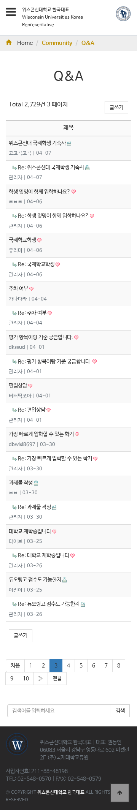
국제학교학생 (23, 240)
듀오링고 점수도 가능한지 (35, 580)
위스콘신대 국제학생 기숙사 (38, 143)
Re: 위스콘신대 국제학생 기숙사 (51, 168)
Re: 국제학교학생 (37, 264)
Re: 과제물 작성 (35, 507)
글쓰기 (116, 107)
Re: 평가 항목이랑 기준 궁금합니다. (55, 362)
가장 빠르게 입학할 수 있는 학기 (42, 434)
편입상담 (18, 386)
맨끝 (57, 679)
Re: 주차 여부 (33, 313)
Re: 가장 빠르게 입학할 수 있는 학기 (55, 459)
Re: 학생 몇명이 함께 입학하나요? (54, 216)
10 (26, 679)
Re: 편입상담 (32, 410)
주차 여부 (19, 289)
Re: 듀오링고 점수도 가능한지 (49, 604)
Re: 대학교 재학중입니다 (44, 555)
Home (25, 43)
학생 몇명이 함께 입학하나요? (40, 192)
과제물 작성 (21, 483)
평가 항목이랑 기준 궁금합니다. (41, 337)
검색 (120, 711)
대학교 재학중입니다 (30, 531)
